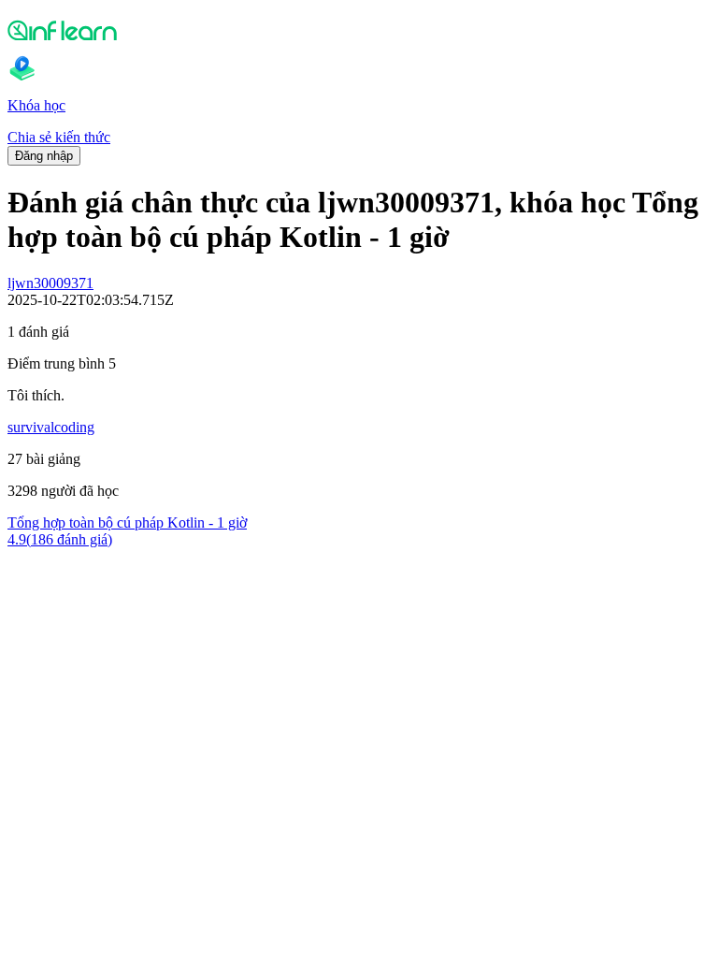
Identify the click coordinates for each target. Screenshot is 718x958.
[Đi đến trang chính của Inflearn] (359, 29)
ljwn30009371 (50, 283)
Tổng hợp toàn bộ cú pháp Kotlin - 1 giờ (127, 522)
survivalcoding (50, 427)
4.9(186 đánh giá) (59, 539)
